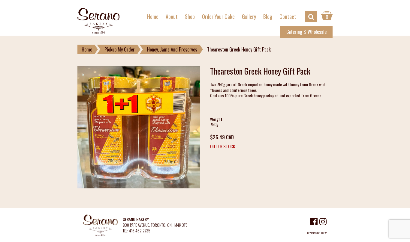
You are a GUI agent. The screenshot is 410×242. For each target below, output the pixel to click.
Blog (267, 16)
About (172, 16)
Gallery (249, 16)
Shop (190, 16)
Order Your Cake (218, 16)
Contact (287, 16)
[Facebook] (314, 222)
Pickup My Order (119, 49)
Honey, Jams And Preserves (172, 49)
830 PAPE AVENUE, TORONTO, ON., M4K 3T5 (155, 225)
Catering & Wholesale (306, 31)
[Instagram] (323, 222)
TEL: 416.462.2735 (136, 230)
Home (152, 16)
